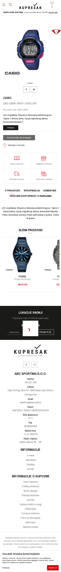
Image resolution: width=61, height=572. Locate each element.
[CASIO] (12, 73)
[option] (30, 12)
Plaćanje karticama (30, 495)
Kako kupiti (30, 522)
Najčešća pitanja (30, 527)
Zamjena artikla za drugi (30, 504)
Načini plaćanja (30, 490)
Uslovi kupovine (30, 481)
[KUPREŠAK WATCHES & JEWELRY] (30, 6)
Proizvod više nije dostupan (19, 137)
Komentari (49, 190)
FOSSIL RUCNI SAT (22, 279)
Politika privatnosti (30, 486)
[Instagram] (35, 365)
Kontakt (30, 469)
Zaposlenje (30, 460)
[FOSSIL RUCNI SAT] (22, 254)
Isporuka (30, 499)
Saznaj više (53, 12)
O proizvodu (12, 190)
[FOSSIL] (9, 270)
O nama (30, 455)
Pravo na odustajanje (30, 517)
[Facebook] (26, 89)
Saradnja (31, 464)
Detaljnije (10, 127)
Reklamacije (30, 508)
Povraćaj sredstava (31, 513)
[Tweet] (34, 89)
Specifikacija (32, 190)
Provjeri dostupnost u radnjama (30, 196)
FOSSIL (22, 276)
